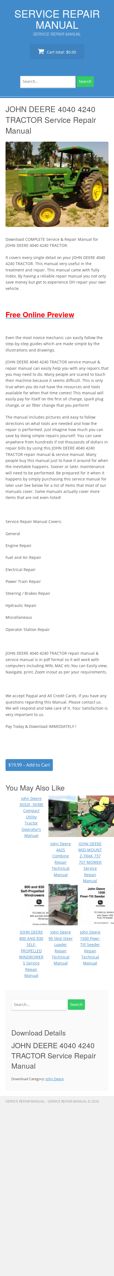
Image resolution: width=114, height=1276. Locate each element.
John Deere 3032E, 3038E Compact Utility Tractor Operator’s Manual (31, 817)
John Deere (55, 1078)
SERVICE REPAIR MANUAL (57, 19)
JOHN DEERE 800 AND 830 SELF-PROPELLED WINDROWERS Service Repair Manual (31, 953)
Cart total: (61, 52)
